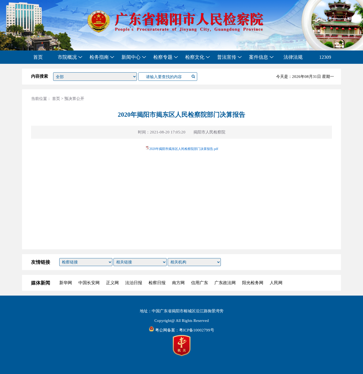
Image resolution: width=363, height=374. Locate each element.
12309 (325, 57)
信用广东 (199, 282)
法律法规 (293, 57)
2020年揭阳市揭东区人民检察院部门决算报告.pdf (183, 149)
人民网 (276, 282)
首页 (38, 57)
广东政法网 (225, 282)
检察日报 (157, 282)
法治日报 (133, 282)
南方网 (178, 282)
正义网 (112, 282)
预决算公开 (74, 98)
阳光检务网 (252, 282)
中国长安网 (89, 282)
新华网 (65, 282)
